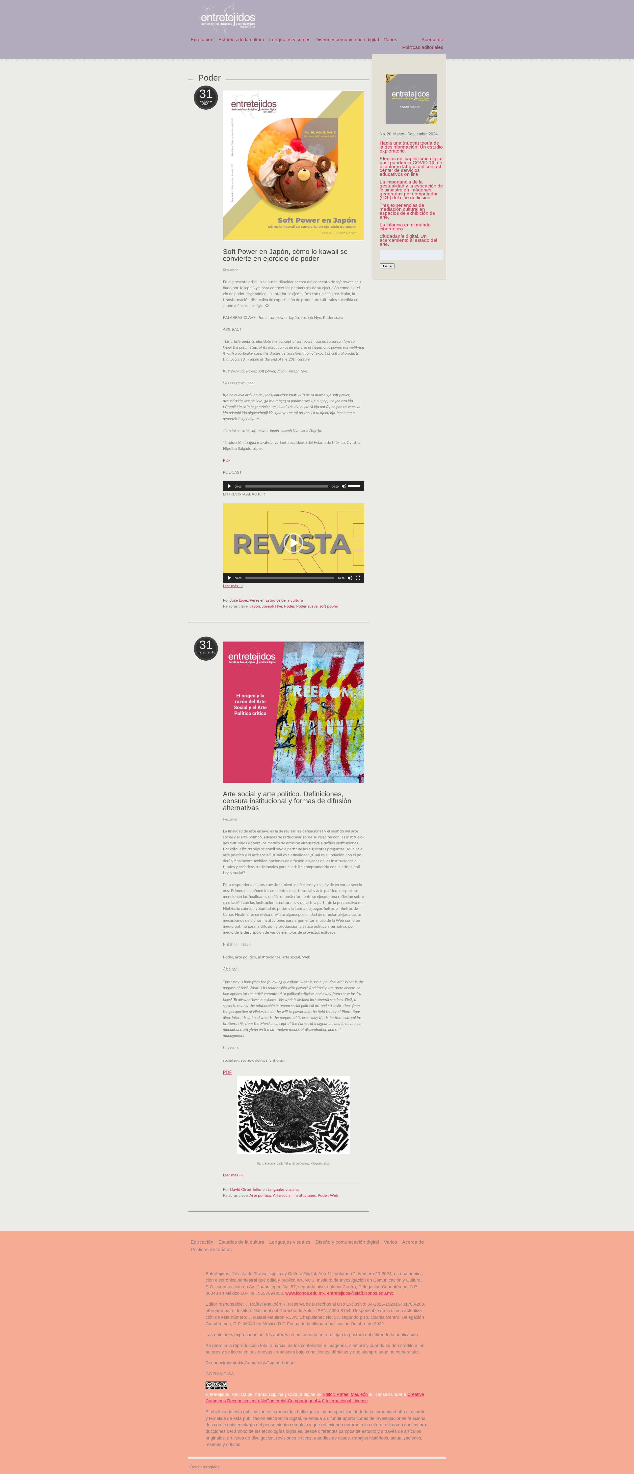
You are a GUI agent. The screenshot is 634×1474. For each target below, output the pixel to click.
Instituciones (304, 1196)
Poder (289, 606)
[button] (293, 543)
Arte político (260, 1196)
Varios (390, 39)
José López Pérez (244, 600)
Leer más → (233, 586)
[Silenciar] (344, 486)
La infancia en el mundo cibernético (405, 226)
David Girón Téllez (246, 1190)
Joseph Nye (272, 606)
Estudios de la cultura (241, 39)
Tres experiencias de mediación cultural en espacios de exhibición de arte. (407, 211)
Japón (255, 606)
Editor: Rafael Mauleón (345, 1394)
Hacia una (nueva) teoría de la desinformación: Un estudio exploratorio (411, 147)
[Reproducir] (229, 486)
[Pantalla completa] (357, 578)
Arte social (282, 1196)
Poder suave (306, 606)
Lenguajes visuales (290, 39)
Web (334, 1196)
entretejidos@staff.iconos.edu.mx (360, 1293)
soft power (328, 606)
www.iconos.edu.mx (305, 1293)
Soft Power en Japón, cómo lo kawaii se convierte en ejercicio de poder (285, 255)
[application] (293, 486)
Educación (202, 39)
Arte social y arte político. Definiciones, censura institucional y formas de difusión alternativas (287, 801)
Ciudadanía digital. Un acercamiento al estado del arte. (408, 240)
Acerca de (432, 39)
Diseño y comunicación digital (347, 39)
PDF (227, 460)
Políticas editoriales (422, 47)
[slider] (355, 485)
